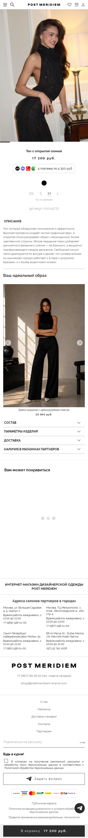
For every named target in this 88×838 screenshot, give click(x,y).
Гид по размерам (44, 200)
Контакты (44, 724)
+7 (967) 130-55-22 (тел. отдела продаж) (44, 675)
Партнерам (44, 731)
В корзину (44, 831)
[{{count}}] (76, 4)
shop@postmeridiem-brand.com (44, 683)
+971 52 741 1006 (56, 648)
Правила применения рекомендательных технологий (44, 817)
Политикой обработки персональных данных (34, 768)
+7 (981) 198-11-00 (14, 648)
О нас (44, 701)
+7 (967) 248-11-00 (57, 625)
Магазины (44, 709)
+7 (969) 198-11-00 (14, 622)
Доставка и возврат (44, 716)
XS (31, 193)
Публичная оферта (44, 803)
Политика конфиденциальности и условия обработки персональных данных (44, 810)
